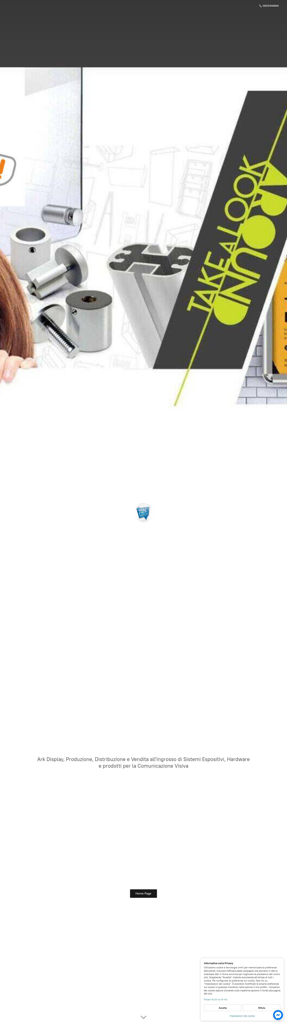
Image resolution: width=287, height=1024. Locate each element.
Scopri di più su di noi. (216, 999)
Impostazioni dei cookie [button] (242, 1016)
